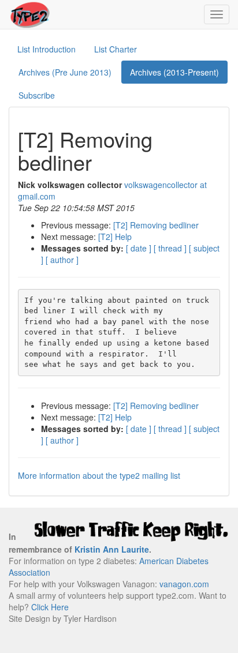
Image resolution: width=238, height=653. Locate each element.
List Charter (115, 49)
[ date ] (138, 248)
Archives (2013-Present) (174, 72)
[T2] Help (115, 236)
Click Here (50, 607)
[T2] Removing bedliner (156, 225)
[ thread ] (170, 248)
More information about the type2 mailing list (99, 475)
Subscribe (36, 95)
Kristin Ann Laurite (112, 549)
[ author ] (62, 259)
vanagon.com (184, 584)
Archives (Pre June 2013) (64, 72)
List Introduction (46, 49)
